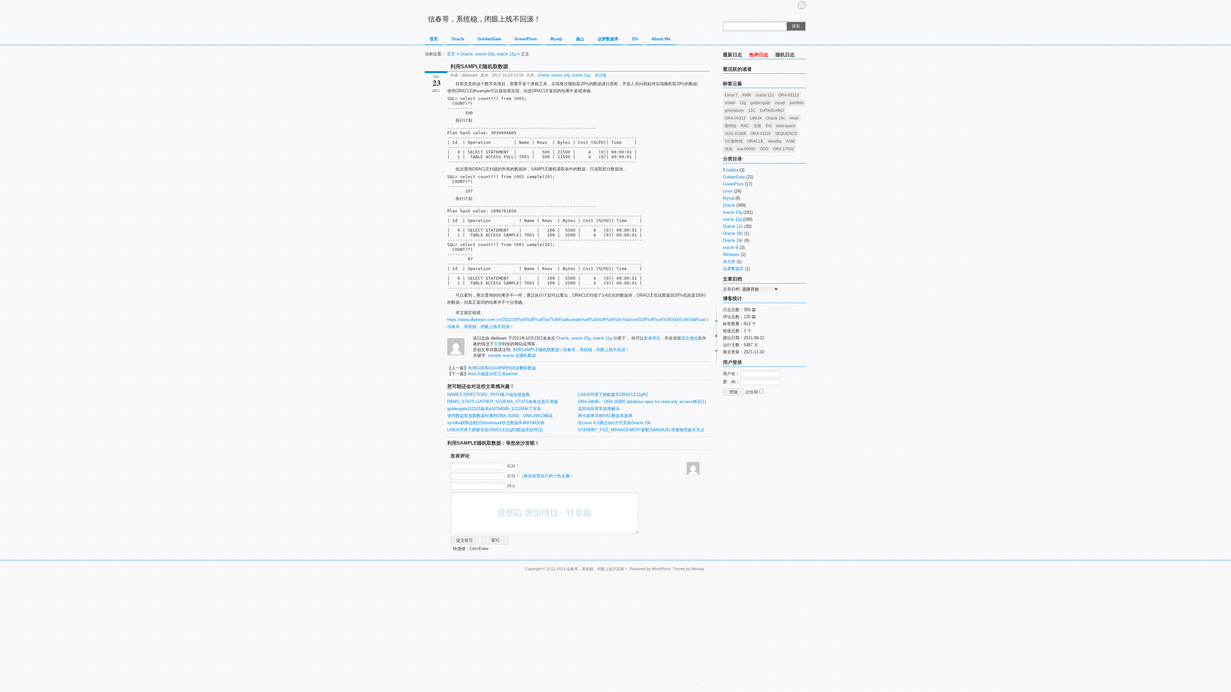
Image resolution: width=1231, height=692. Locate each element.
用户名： (731, 373)
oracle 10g (484, 54)
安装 (757, 126)
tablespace (785, 126)
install (730, 103)
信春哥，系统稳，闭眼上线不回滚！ (484, 19)
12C (752, 110)
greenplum (734, 110)
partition (797, 103)
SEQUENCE (786, 133)
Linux (728, 191)
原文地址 (689, 338)
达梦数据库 (608, 39)
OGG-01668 (735, 133)
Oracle (457, 39)
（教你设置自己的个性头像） (547, 476)
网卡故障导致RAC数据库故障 (605, 415)
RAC (745, 126)
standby (775, 141)
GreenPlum (526, 39)
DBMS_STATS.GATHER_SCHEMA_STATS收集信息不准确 (502, 401)
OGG (764, 149)
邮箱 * (540, 476)
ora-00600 (746, 149)
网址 (511, 485)
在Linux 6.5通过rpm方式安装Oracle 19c (614, 422)
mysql (780, 103)
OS (635, 39)
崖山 (580, 39)
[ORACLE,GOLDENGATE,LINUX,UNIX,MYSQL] (456, 353)
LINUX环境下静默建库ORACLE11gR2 (613, 394)
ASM (790, 141)
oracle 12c (765, 95)
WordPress (661, 569)
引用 (498, 344)
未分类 (729, 261)
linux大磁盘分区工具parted (492, 373)
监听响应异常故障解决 (599, 408)
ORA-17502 (783, 149)
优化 (729, 149)
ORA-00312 (735, 118)
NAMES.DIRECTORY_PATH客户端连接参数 (488, 394)
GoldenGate (489, 39)
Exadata (730, 170)
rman (794, 118)
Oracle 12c (733, 226)
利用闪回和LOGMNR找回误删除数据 (502, 368)
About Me (660, 39)
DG (769, 126)
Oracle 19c (775, 118)
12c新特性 (734, 141)
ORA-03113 (788, 95)
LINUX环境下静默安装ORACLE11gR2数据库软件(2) (495, 429)
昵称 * (512, 466)
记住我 (752, 392)
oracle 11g (506, 54)
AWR (746, 95)
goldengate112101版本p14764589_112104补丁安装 (494, 408)
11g (743, 103)
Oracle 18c (733, 233)
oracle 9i (731, 247)
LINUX (756, 118)
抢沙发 (601, 75)
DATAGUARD (772, 110)
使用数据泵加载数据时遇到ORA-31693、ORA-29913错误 (500, 415)
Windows (731, 254)
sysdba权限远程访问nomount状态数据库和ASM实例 (495, 422)
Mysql (556, 39)
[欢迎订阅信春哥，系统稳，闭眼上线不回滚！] (801, 5)
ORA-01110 (760, 133)
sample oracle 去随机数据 (512, 355)
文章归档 (731, 289)
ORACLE (755, 141)
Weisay (697, 569)
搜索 (796, 26)
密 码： (731, 381)
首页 (434, 39)
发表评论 (652, 338)
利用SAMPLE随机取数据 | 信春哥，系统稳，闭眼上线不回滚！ (571, 349)
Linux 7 (731, 95)
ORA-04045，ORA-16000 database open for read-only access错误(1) (642, 401)
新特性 (730, 126)
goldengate (760, 103)
